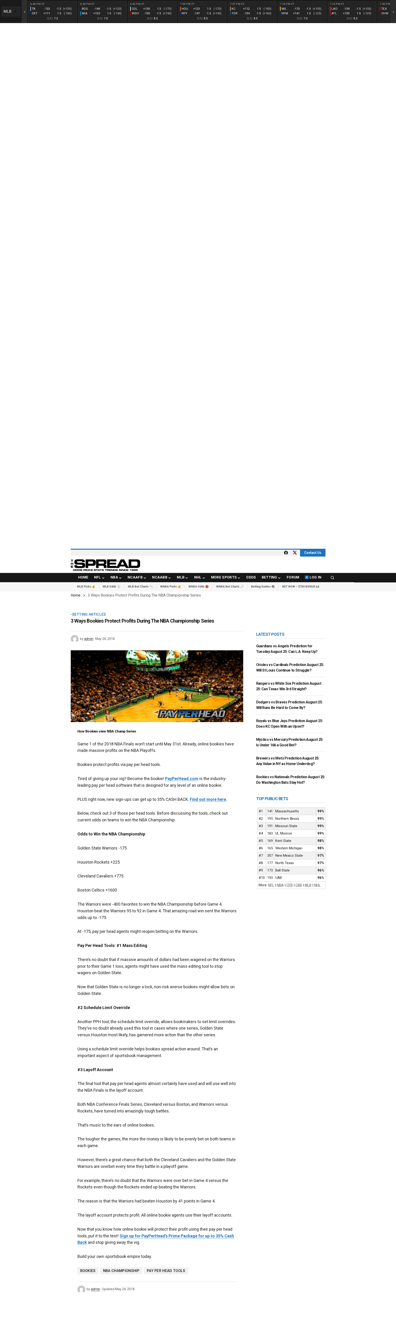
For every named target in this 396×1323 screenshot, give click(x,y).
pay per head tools (166, 1271)
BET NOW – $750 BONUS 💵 (300, 586)
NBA (280, 885)
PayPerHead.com (181, 778)
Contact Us (312, 553)
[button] (332, 577)
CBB (298, 885)
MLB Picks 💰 (86, 586)
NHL (317, 885)
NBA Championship (121, 1271)
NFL (271, 885)
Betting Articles (89, 614)
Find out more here (208, 799)
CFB (289, 885)
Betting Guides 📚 (263, 586)
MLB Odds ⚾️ (111, 586)
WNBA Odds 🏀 (198, 586)
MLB (308, 885)
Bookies (88, 1271)
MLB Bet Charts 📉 (140, 586)
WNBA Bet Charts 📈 (230, 586)
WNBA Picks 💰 (170, 586)
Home (75, 595)
